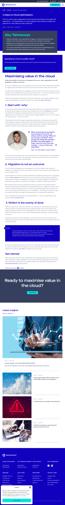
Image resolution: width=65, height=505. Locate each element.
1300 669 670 (21, 465)
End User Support (22, 480)
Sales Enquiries (6, 467)
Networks (20, 478)
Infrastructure (21, 476)
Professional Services (37, 480)
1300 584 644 (6, 465)
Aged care (34, 482)
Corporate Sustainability (53, 480)
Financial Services (36, 476)
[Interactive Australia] (9, 4)
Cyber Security (6, 480)
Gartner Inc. (49, 111)
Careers (49, 478)
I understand (16, 500)
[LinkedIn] (48, 466)
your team (22, 249)
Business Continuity (7, 484)
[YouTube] (52, 466)
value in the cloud (46, 100)
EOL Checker (50, 484)
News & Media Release (52, 482)
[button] (30, 487)
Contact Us (35, 467)
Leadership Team (51, 476)
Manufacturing (35, 478)
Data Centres (6, 482)
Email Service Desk (22, 467)
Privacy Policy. (23, 495)
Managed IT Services (7, 476)
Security (19, 482)
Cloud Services (6, 478)
